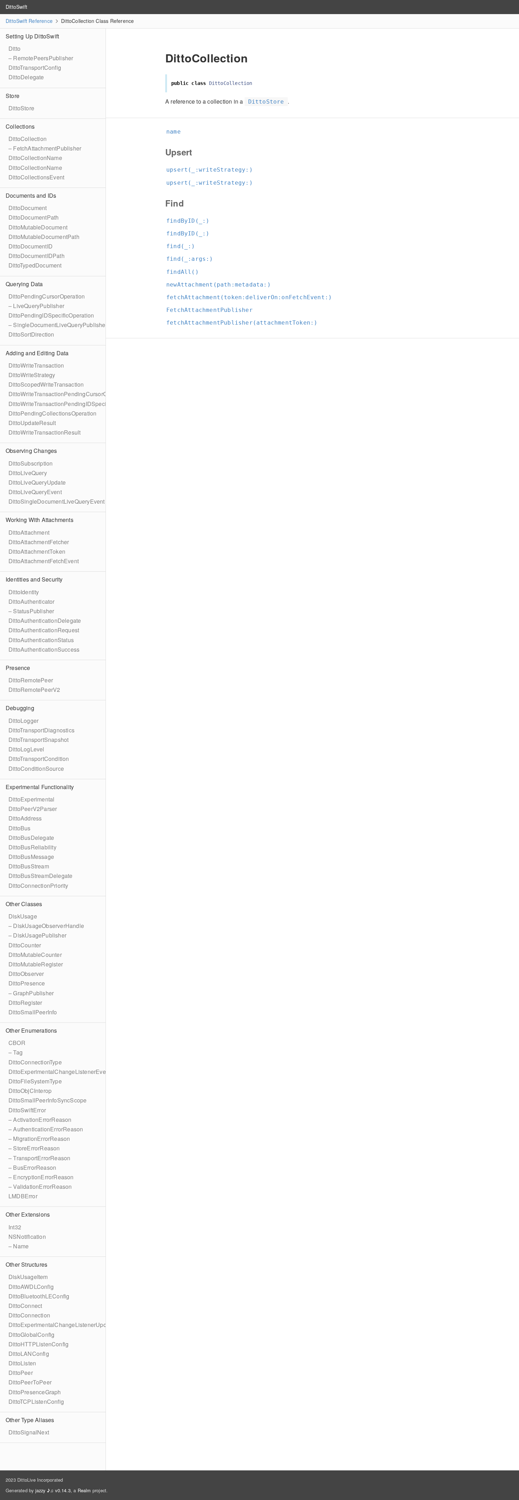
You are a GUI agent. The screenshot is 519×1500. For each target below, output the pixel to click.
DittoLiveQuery (27, 473)
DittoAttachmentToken (36, 551)
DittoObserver (26, 974)
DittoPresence (26, 983)
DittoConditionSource (36, 768)
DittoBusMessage (31, 857)
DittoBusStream (28, 866)
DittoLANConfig (28, 1354)
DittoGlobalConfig (31, 1334)
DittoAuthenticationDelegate (44, 620)
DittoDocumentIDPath (36, 256)
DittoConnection (29, 1315)
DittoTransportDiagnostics (41, 730)
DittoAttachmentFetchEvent (43, 561)
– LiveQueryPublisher (36, 306)
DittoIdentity (23, 592)
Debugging (20, 708)
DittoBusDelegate (31, 838)
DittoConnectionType (35, 1062)
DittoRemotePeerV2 (34, 690)
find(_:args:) (192, 259)
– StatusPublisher (31, 611)
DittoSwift (16, 6)
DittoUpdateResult (32, 423)
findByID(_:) (190, 220)
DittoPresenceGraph (34, 1392)
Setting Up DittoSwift (32, 36)
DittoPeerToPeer (30, 1382)
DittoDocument (27, 208)
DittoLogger (23, 721)
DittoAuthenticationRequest (43, 630)
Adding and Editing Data (37, 353)
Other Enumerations (31, 1030)
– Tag (15, 1052)
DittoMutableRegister (35, 964)
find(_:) (183, 246)
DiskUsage (22, 916)
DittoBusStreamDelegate (40, 876)
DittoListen (22, 1363)
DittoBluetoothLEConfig (38, 1296)
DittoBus (19, 828)
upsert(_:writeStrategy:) (212, 169)
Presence (18, 668)
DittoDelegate (26, 77)
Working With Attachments (39, 520)
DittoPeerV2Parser (32, 809)
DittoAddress (25, 818)
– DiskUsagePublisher (37, 935)
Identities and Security (34, 579)
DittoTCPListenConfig (36, 1401)
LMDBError (22, 1196)
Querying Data (24, 284)
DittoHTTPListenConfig (38, 1344)
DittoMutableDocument (37, 227)
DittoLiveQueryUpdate (37, 482)
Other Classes (24, 904)
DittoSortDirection (31, 334)
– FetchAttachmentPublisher (44, 148)
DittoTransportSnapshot (38, 740)
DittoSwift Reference (29, 20)
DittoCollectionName (35, 158)
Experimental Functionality (40, 787)
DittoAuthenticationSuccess (43, 649)
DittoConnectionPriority (38, 885)
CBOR (16, 1043)
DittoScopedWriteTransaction (46, 384)
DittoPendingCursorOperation (46, 296)
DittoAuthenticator (31, 601)
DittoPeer (20, 1373)
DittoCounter (24, 945)
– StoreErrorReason (34, 1148)
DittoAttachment (28, 532)
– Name (18, 1246)
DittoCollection (27, 139)
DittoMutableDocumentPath (43, 237)
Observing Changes (31, 451)
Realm (84, 1490)
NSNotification (27, 1236)
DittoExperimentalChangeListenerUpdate (61, 1325)
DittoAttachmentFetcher (38, 542)
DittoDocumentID (30, 246)
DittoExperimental (31, 799)
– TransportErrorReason (39, 1158)
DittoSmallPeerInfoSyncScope (47, 1100)
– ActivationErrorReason (40, 1119)
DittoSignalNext (28, 1432)
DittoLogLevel (26, 749)
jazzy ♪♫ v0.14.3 (53, 1490)
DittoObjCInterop (30, 1091)
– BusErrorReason (32, 1167)
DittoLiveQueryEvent (35, 492)
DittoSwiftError (27, 1110)
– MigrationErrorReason (39, 1139)
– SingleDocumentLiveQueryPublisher (57, 325)
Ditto (14, 48)
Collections (20, 126)
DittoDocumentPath (33, 217)
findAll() (185, 272)
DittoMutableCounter (35, 955)
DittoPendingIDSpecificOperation (51, 315)
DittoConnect (25, 1306)
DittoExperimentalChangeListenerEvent (59, 1072)
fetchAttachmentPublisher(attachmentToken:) (244, 322)
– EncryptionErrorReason (41, 1177)
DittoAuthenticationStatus (41, 640)
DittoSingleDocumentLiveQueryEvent (56, 501)
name (176, 131)
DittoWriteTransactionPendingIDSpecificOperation (72, 404)
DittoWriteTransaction (36, 365)
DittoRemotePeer (30, 680)
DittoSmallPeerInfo (32, 1012)
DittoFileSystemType (35, 1081)
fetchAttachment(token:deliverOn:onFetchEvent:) (252, 297)
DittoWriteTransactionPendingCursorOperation (68, 394)
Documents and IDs (31, 195)
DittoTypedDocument (35, 265)
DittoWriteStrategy (31, 375)
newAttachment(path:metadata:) (221, 284)
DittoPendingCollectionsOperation (52, 413)
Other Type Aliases (30, 1420)
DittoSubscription (30, 463)
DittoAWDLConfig (31, 1287)
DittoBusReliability (32, 847)
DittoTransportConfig (34, 67)
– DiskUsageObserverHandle (46, 926)
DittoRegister (25, 1002)
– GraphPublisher (31, 993)
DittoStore (21, 108)
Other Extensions (28, 1214)
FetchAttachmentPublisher (212, 310)
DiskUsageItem (28, 1277)
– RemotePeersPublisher (40, 58)
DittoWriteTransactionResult (44, 432)
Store (12, 96)
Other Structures (26, 1264)
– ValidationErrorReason (40, 1186)
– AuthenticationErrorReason (45, 1129)
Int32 (14, 1227)
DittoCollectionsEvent (36, 177)
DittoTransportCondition (38, 759)
